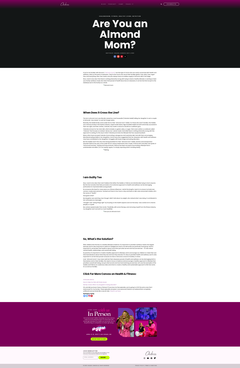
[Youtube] (147, 358)
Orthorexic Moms (88, 279)
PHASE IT (130, 4)
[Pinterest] (92, 296)
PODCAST (112, 4)
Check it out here (115, 291)
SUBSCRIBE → (104, 357)
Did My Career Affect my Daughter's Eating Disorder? (99, 285)
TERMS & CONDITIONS (151, 365)
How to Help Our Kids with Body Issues (95, 282)
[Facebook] (84, 296)
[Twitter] (87, 296)
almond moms (110, 72)
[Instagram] (89, 296)
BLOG (104, 4)
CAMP (121, 4)
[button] (114, 56)
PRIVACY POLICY (139, 365)
